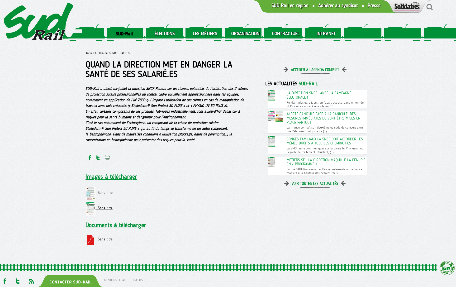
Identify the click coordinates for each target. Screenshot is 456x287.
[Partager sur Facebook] (89, 156)
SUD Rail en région (290, 5)
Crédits (138, 280)
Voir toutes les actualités (315, 183)
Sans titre (104, 192)
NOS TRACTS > (121, 53)
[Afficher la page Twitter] (17, 280)
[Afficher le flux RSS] (31, 280)
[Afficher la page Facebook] (4, 280)
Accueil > (92, 53)
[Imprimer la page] (107, 156)
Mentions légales (116, 280)
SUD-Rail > (104, 53)
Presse (374, 5)
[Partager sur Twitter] (98, 156)
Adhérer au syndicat (338, 5)
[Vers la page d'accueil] (38, 22)
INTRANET (326, 33)
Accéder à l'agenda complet (315, 69)
